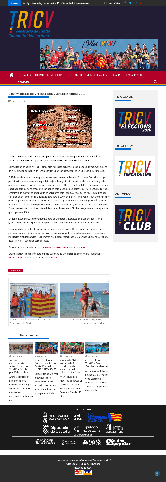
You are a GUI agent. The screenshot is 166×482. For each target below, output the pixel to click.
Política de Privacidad (89, 463)
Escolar (72, 75)
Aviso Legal (71, 463)
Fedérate (39, 75)
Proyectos (23, 81)
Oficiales (115, 75)
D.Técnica (85, 75)
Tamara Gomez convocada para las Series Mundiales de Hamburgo (88, 321)
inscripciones (51, 257)
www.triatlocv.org (17, 257)
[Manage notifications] (157, 473)
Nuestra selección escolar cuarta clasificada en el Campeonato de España (34, 321)
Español (116, 3)
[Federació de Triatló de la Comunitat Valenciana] (11, 74)
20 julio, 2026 (17, 356)
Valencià (108, 3)
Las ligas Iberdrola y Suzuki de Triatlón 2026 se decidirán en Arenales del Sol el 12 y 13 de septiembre (72, 3)
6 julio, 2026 (92, 356)
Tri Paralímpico (132, 75)
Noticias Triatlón (15, 271)
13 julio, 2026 (42, 356)
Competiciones (56, 75)
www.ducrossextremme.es (59, 247)
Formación (100, 75)
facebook (80, 247)
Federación (24, 75)
